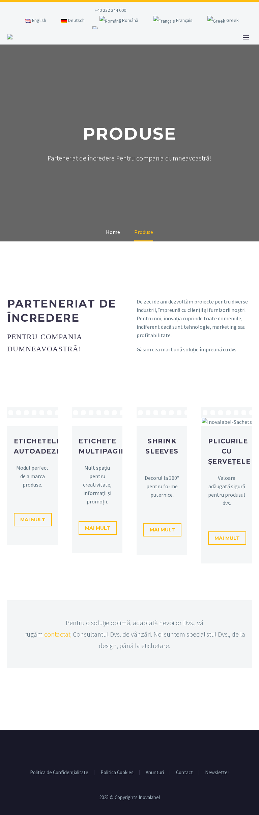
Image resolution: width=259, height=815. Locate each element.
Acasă (71, 47)
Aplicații (106, 47)
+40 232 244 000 (110, 10)
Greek (232, 20)
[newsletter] (165, 11)
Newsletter (217, 772)
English (38, 20)
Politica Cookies (117, 772)
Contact (184, 772)
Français (184, 20)
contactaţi (57, 634)
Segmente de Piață (197, 47)
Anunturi (155, 772)
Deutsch (76, 20)
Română (129, 20)
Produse (144, 47)
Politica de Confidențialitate (59, 772)
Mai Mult (33, 520)
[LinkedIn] (153, 10)
